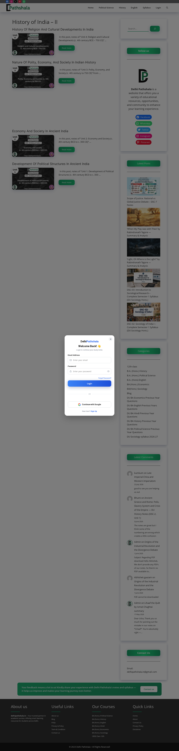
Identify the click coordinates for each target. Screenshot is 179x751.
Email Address (74, 355)
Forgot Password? (104, 378)
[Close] (111, 339)
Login (89, 383)
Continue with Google (91, 404)
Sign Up (94, 411)
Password (72, 366)
